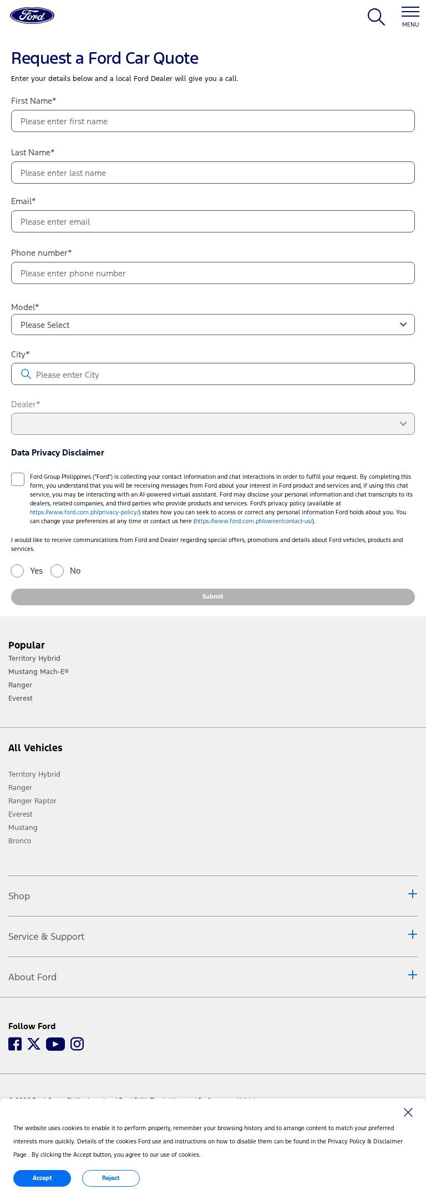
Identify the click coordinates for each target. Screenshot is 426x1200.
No (75, 570)
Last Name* (33, 152)
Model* (25, 307)
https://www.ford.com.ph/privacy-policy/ (84, 512)
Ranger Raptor (32, 801)
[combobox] (213, 324)
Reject (111, 1178)
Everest (20, 814)
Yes (36, 570)
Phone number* (41, 252)
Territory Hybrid (34, 774)
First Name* (34, 100)
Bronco (19, 841)
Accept (42, 1178)
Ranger (20, 787)
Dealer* (25, 404)
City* (20, 354)
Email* (23, 201)
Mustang (23, 827)
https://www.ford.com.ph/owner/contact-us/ (253, 521)
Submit (213, 596)
